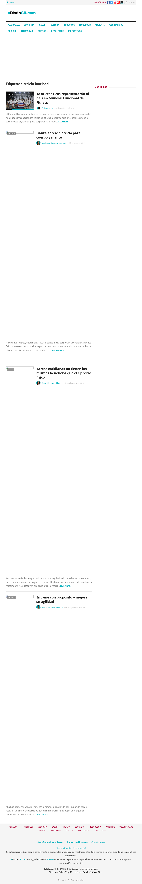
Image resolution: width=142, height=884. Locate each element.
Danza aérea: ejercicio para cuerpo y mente (58, 135)
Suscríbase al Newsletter (50, 842)
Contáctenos (75, 31)
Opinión (12, 31)
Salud (42, 25)
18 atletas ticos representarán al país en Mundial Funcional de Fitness (62, 98)
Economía (29, 25)
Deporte (11, 94)
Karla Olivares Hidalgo (52, 382)
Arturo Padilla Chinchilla (52, 607)
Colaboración (47, 108)
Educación (69, 25)
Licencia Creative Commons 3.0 (71, 848)
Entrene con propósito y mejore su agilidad (61, 599)
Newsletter (57, 31)
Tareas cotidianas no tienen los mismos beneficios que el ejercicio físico (63, 373)
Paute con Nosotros (77, 842)
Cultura (55, 25)
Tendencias (27, 31)
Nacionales (14, 25)
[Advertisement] (71, 55)
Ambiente (100, 25)
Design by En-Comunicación (71, 880)
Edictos (42, 31)
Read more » (64, 122)
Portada (13, 827)
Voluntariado (115, 25)
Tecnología (85, 25)
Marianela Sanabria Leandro (54, 142)
